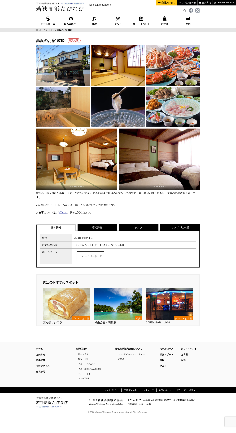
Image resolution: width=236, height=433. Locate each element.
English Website (226, 2)
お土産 (164, 24)
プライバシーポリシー (186, 390)
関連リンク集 (130, 390)
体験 (94, 24)
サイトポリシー (111, 390)
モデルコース (48, 24)
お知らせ (40, 354)
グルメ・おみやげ (86, 364)
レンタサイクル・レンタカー (131, 354)
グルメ (118, 24)
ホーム (39, 348)
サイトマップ (147, 390)
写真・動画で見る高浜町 (89, 369)
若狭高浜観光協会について (128, 348)
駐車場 (121, 359)
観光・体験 (83, 359)
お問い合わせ (189, 2)
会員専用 (206, 2)
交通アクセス (168, 2)
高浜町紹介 (81, 348)
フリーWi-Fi (83, 378)
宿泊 (188, 24)
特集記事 (40, 360)
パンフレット (84, 373)
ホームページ (89, 256)
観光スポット (71, 24)
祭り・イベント (141, 24)
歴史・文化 (83, 354)
